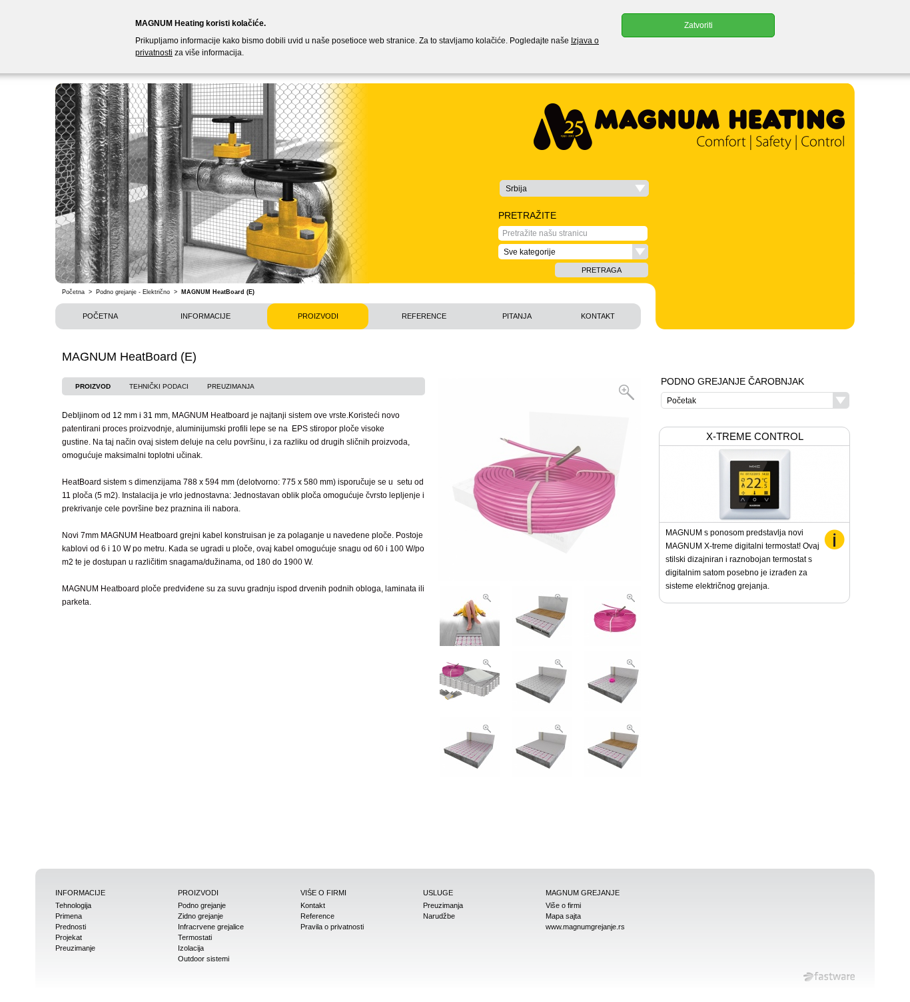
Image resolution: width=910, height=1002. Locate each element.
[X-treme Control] (834, 539)
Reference (424, 316)
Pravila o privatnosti (332, 927)
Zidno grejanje (200, 916)
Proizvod (93, 386)
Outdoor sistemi (203, 959)
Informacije (205, 316)
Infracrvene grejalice (211, 927)
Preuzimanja (230, 386)
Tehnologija (73, 905)
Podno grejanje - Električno (133, 292)
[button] (574, 188)
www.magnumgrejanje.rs (585, 927)
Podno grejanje (202, 905)
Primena (68, 916)
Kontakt (598, 316)
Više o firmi (323, 893)
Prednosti (70, 927)
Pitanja (517, 316)
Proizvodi (318, 316)
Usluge (438, 893)
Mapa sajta (563, 916)
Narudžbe (439, 916)
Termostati (195, 937)
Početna (73, 292)
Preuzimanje (75, 948)
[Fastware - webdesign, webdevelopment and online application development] (829, 976)
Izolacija (191, 948)
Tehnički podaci (159, 386)
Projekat (68, 937)
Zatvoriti (698, 25)
